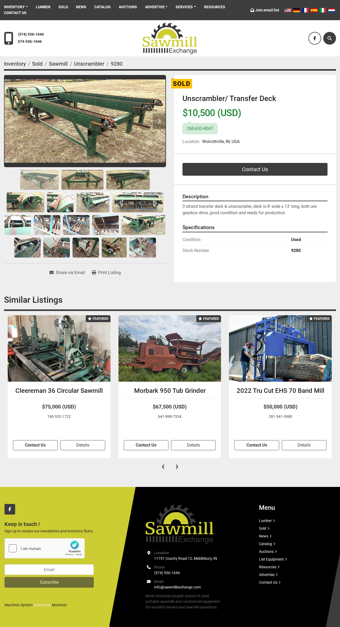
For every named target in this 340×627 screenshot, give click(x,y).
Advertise (155, 7)
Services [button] (184, 7)
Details (82, 445)
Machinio (59, 605)
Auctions (128, 7)
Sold (63, 7)
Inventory (14, 7)
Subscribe (49, 582)
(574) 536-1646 (31, 34)
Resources (214, 7)
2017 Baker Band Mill (280, 390)
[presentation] (163, 466)
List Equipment (271, 559)
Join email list (267, 10)
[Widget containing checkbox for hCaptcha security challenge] (45, 548)
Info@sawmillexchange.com (177, 587)
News (81, 7)
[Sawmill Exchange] (180, 523)
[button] (16, 7)
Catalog (102, 7)
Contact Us (15, 13)
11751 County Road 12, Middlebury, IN (185, 558)
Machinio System (19, 605)
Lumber (43, 7)
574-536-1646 (30, 41)
